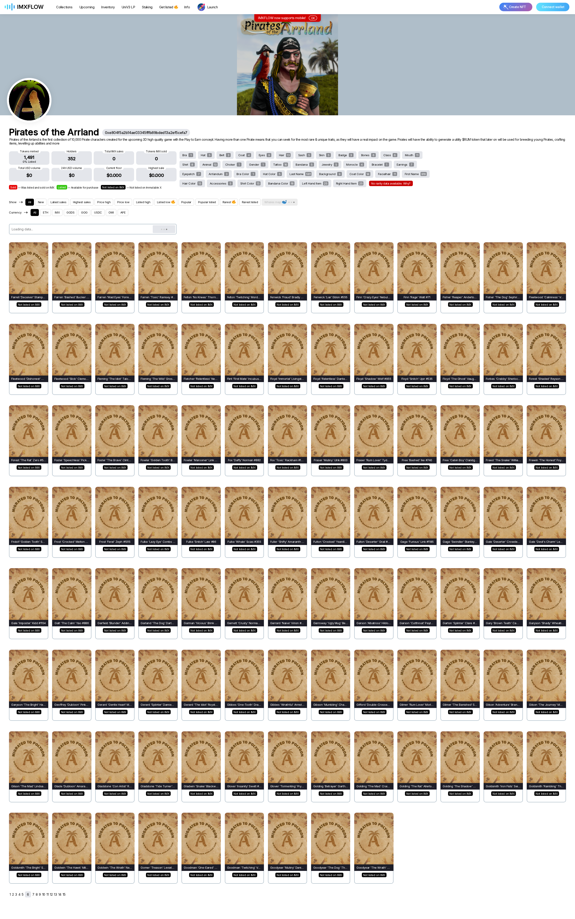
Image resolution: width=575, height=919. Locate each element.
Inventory (108, 7)
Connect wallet (553, 7)
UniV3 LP (128, 7)
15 (64, 894)
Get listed (166, 7)
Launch (212, 7)
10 (43, 894)
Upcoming (87, 7)
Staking (147, 7)
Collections (64, 7)
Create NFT (517, 7)
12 (51, 894)
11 (47, 894)
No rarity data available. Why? (391, 183)
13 (55, 894)
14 (59, 894)
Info (187, 7)
